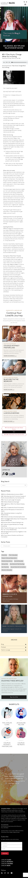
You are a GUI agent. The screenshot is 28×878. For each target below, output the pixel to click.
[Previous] (2, 779)
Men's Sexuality (13, 555)
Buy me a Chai (14, 697)
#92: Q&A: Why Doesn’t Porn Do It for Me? (14, 434)
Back (14, 431)
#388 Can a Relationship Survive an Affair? (12, 494)
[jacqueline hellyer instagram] (8, 873)
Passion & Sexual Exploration (9, 558)
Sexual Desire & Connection (18, 567)
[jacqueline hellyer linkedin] (2, 873)
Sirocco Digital (10, 832)
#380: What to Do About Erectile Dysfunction (13, 516)
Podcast (3, 647)
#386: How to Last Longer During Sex (11, 500)
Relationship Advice (7, 561)
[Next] (26, 779)
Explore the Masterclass (10, 355)
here (11, 264)
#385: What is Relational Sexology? (10, 502)
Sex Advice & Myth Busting (17, 564)
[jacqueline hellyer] (21, 713)
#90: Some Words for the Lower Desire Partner (14, 428)
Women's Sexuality (7, 570)
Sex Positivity (5, 567)
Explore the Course (9, 389)
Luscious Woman (11, 413)
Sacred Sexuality (18, 561)
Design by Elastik (16, 832)
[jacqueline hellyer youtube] (11, 873)
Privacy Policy (3, 832)
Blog (2, 644)
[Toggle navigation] (25, 4)
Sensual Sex (5, 564)
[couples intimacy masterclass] (7, 733)
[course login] (26, 2)
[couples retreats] (21, 733)
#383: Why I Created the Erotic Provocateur (12, 507)
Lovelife (6, 860)
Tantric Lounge (5, 650)
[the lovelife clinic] (7, 713)
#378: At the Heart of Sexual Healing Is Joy (12, 522)
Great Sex (4, 555)
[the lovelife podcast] (14, 454)
